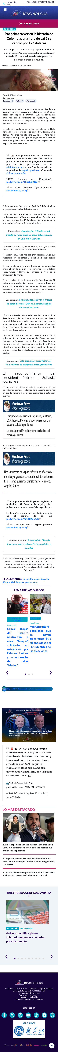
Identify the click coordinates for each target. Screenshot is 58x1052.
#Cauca (6, 582)
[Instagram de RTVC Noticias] (20, 1015)
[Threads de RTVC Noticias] (52, 1015)
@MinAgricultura (15, 167)
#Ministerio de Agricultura (24, 582)
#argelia (45, 579)
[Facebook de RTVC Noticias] (4, 1015)
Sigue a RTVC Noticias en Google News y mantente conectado (29, 689)
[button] (25, 674)
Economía (9, 29)
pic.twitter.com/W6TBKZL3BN (22, 519)
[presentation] (7, 671)
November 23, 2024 (16, 527)
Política (35, 618)
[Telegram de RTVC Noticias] (44, 1015)
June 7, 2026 (13, 797)
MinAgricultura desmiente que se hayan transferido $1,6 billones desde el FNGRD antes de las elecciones (40, 639)
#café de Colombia (30, 579)
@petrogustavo (30, 170)
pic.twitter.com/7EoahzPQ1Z (21, 182)
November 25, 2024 (16, 190)
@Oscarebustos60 (16, 173)
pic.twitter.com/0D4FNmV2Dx (24, 787)
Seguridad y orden (17, 619)
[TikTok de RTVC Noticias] (36, 1015)
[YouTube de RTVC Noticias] (28, 1015)
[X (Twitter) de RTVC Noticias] (12, 1015)
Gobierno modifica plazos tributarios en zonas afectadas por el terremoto (25, 937)
